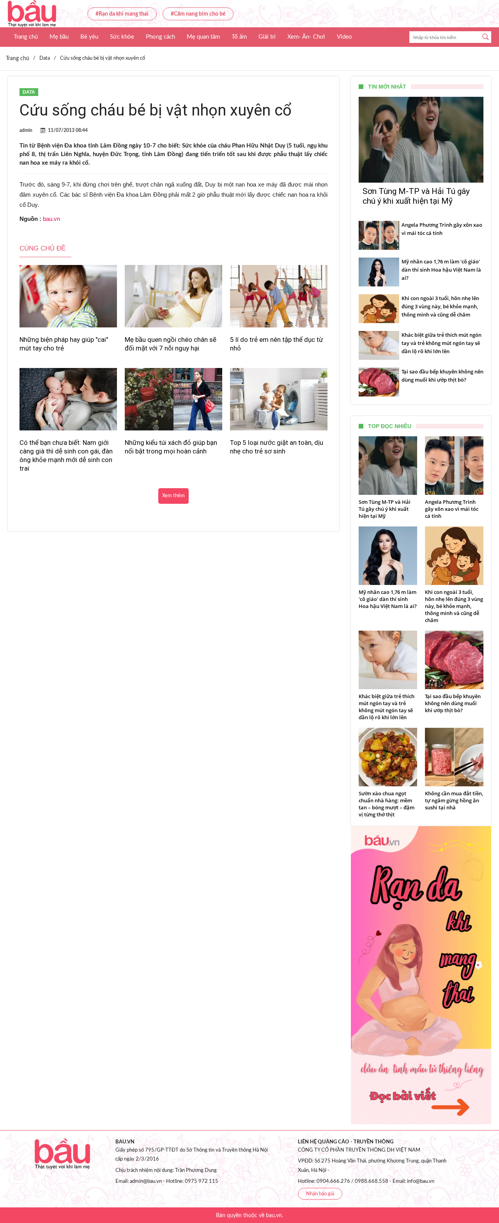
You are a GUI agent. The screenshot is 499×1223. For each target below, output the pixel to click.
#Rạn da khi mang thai (122, 14)
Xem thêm (173, 495)
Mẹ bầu (59, 37)
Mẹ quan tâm (203, 37)
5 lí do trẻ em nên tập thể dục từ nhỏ (276, 344)
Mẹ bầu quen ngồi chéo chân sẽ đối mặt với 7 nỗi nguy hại (170, 344)
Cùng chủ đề (42, 248)
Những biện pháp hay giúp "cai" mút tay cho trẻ (63, 344)
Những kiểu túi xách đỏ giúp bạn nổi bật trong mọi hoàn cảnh (171, 447)
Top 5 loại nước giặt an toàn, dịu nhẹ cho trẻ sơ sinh (276, 447)
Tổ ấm (239, 37)
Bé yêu (89, 37)
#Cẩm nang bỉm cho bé (198, 14)
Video (344, 37)
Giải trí (267, 37)
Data (29, 92)
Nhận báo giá (320, 1193)
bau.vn (51, 218)
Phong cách (160, 37)
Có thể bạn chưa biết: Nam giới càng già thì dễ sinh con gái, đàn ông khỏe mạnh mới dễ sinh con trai (66, 455)
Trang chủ (26, 37)
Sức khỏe (122, 37)
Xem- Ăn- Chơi (306, 37)
